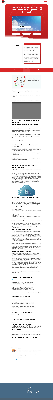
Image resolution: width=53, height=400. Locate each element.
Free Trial (18, 378)
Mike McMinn (18, 348)
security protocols (16, 204)
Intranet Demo (34, 378)
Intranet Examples (30, 391)
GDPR (36, 392)
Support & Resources (30, 387)
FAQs (28, 388)
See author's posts (19, 357)
